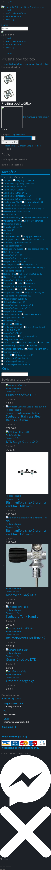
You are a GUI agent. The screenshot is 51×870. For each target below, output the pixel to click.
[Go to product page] (28, 385)
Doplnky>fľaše (18, 134)
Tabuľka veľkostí (13, 16)
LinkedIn (22, 145)
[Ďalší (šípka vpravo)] (4, 869)
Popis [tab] (8, 148)
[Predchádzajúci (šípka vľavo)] (1, 869)
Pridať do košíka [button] (13, 388)
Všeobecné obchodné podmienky (20, 747)
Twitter (14, 145)
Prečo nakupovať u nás (16, 13)
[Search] (30, 28)
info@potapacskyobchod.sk (16, 722)
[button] (4, 25)
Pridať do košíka (10, 142)
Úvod (8, 10)
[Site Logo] (22, 7)
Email (38, 145)
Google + (31, 145)
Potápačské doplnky (29, 413)
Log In (9, 1)
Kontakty (10, 19)
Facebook (5, 145)
